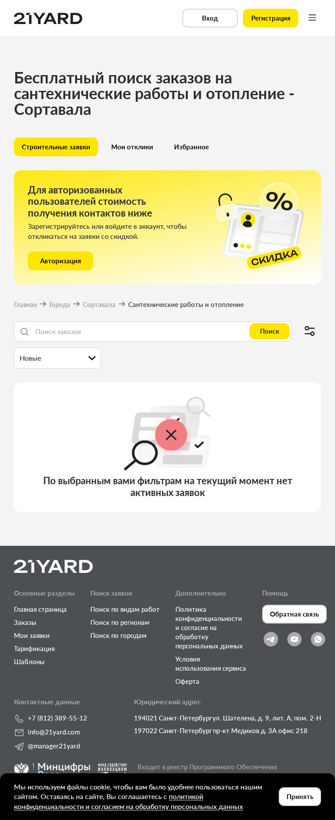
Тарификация (34, 648)
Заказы (25, 622)
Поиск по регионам (120, 622)
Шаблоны (29, 661)
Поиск (269, 331)
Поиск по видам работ (125, 609)
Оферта (187, 681)
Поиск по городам (118, 635)
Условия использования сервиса (210, 663)
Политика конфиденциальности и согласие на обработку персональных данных (209, 627)
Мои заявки (32, 635)
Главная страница (40, 609)
